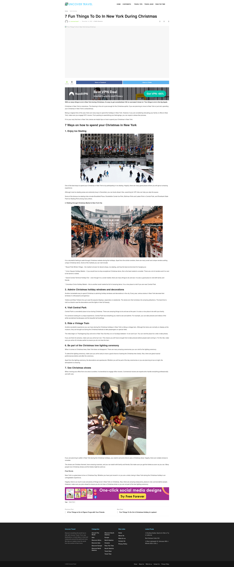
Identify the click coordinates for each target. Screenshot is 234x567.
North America (73, 11)
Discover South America (109, 534)
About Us (121, 535)
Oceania (107, 543)
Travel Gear (148, 4)
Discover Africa (96, 540)
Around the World (95, 534)
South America (109, 548)
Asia (93, 537)
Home (119, 4)
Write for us (122, 538)
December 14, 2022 (87, 21)
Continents (127, 4)
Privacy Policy (122, 544)
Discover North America (96, 549)
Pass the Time (160, 4)
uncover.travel (75, 21)
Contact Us (121, 541)
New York (72, 502)
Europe (107, 537)
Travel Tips (138, 4)
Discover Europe (97, 546)
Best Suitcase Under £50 (152, 538)
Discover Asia (96, 543)
